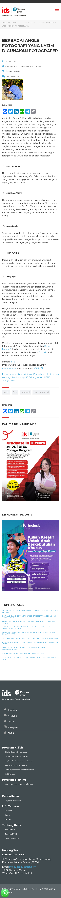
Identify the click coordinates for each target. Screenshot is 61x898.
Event (7, 815)
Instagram (13, 727)
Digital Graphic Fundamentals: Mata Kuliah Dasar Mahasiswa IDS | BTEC (27, 627)
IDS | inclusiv (10, 774)
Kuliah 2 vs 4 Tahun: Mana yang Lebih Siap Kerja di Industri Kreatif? (30, 611)
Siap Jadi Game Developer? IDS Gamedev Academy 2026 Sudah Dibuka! (29, 617)
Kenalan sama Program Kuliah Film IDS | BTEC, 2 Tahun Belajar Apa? (28, 633)
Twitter (11, 721)
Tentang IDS (10, 829)
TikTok (11, 733)
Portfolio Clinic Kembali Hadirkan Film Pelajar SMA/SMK (30, 638)
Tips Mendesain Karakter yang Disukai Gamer (24, 654)
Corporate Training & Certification (19, 784)
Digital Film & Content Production (19, 761)
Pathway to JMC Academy (16, 765)
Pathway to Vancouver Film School (19, 770)
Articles (8, 819)
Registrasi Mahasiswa (13, 800)
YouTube (12, 716)
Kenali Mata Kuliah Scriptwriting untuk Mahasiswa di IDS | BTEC (30, 622)
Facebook (13, 710)
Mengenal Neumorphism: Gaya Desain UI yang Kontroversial (24, 648)
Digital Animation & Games (16, 756)
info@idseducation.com (22, 866)
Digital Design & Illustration (16, 752)
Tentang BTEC (11, 834)
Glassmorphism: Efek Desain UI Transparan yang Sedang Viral (30, 643)
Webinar (8, 811)
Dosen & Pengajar (12, 838)
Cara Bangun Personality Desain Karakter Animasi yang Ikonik (30, 658)
